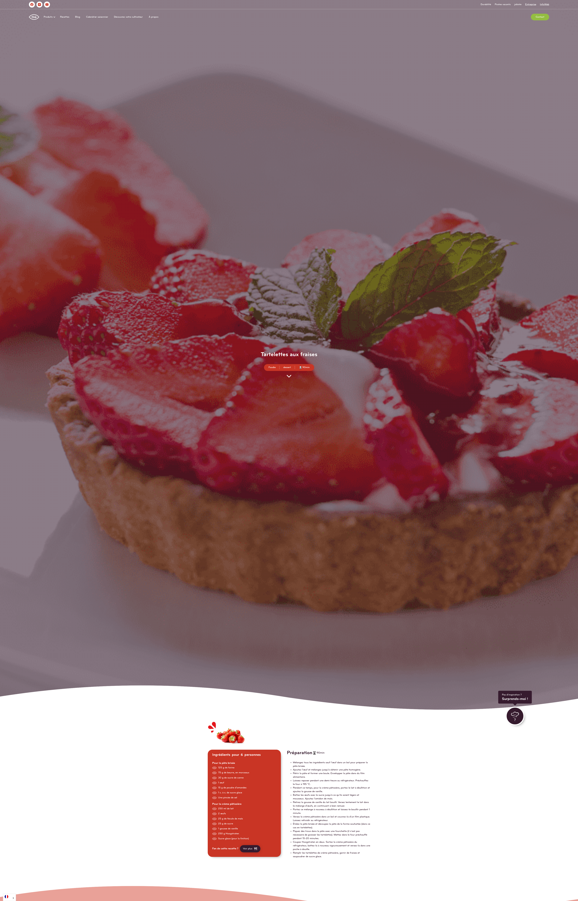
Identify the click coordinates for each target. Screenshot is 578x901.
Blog (77, 17)
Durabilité (486, 4)
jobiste (517, 4)
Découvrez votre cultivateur (128, 17)
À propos (153, 17)
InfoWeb (544, 4)
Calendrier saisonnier (97, 17)
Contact (540, 17)
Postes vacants (503, 4)
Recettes (64, 17)
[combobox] (9, 897)
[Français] (9, 896)
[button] (49, 17)
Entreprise (530, 4)
